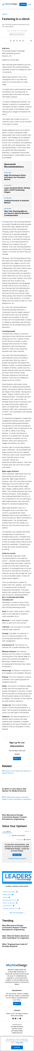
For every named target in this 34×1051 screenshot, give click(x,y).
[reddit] (20, 41)
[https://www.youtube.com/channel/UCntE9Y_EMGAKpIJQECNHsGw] (20, 1018)
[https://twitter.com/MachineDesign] (18, 1018)
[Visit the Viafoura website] (27, 839)
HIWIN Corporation (9, 892)
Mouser (5, 897)
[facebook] (11, 41)
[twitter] (17, 41)
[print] (31, 41)
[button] (3, 4)
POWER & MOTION (17, 1033)
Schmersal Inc (7, 906)
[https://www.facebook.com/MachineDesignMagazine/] (13, 1018)
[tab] (7, 831)
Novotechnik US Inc (9, 900)
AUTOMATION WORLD (17, 1026)
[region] (17, 836)
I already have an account (17, 858)
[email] (23, 41)
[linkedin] (14, 41)
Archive (4, 14)
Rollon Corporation (9, 903)
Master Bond (7, 894)
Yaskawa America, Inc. (10, 908)
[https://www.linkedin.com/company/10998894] (15, 1018)
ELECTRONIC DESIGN (17, 1030)
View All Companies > (17, 913)
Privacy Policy (19, 1042)
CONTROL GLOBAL (17, 1028)
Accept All (17, 1047)
